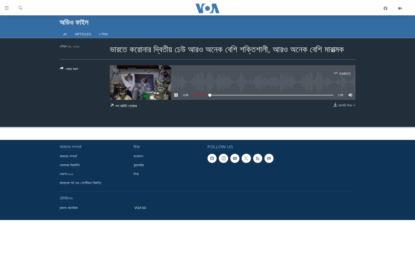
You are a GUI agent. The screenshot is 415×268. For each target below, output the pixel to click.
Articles (83, 34)
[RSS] (257, 158)
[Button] (69, 69)
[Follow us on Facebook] (212, 158)
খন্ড (65, 34)
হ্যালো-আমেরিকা (69, 208)
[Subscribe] (269, 158)
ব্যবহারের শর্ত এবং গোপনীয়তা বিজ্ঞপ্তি (80, 183)
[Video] (400, 8)
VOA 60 (140, 208)
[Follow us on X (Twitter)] (246, 158)
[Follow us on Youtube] (234, 158)
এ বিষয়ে (103, 34)
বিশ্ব (136, 174)
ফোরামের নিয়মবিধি (69, 165)
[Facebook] (385, 8)
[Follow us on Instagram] (223, 158)
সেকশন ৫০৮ (66, 174)
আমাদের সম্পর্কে (68, 156)
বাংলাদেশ (138, 156)
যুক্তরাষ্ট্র (139, 165)
